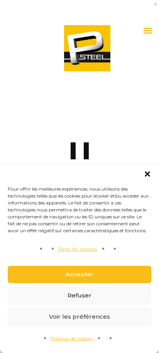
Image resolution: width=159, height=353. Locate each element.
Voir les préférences (79, 316)
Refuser (79, 295)
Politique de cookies (72, 338)
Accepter (80, 274)
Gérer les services (77, 249)
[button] (147, 174)
